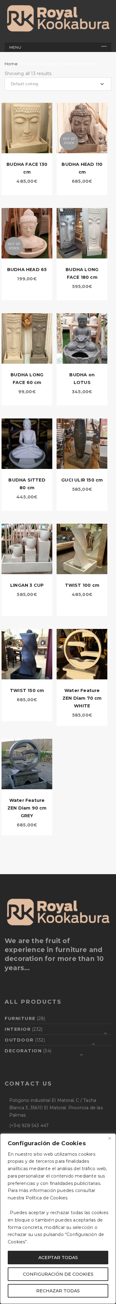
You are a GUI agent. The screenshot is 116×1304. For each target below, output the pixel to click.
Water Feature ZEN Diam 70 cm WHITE (82, 698)
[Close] (109, 1138)
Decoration (23, 1051)
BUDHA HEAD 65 (27, 269)
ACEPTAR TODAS (58, 1257)
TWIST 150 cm (27, 690)
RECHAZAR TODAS (58, 1291)
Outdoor (19, 1040)
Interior (18, 1029)
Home (11, 64)
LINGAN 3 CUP (27, 585)
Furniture (20, 1018)
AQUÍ (75, 1198)
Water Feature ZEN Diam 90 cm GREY (27, 808)
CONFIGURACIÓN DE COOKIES (58, 1274)
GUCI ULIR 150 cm (82, 480)
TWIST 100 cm (82, 585)
